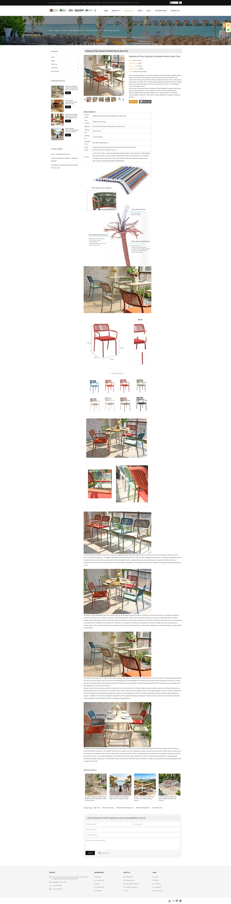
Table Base (54, 68)
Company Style (129, 880)
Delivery (98, 877)
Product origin (133, 63)
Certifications (100, 887)
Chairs (64, 30)
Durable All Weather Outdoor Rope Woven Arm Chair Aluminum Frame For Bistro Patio (71, 88)
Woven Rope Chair (108, 808)
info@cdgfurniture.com (59, 3)
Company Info (129, 877)
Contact (52, 872)
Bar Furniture (55, 71)
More (68, 93)
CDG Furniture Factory (132, 884)
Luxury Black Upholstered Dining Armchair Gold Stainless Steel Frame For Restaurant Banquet (71, 102)
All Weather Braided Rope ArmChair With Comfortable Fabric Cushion (71, 116)
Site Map (98, 890)
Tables (53, 60)
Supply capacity (134, 69)
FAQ (126, 890)
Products (128, 11)
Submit (90, 853)
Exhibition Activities (131, 887)
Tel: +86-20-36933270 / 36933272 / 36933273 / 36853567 (84, 3)
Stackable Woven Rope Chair (124, 808)
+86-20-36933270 (57, 889)
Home (106, 11)
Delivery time (133, 66)
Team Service (100, 880)
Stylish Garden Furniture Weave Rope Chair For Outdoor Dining (72, 130)
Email (133, 102)
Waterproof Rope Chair (143, 808)
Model (131, 71)
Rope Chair (96, 808)
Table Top (54, 64)
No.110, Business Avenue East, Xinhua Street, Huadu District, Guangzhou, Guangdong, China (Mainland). (70, 878)
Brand (131, 60)
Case (148, 11)
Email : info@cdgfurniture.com (60, 154)
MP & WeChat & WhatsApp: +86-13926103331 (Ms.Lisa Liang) (120, 3)
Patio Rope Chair (157, 808)
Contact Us (175, 11)
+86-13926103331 (57, 885)
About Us (115, 11)
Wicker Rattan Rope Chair (76, 30)
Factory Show (160, 11)
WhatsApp (145, 102)
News (140, 11)
